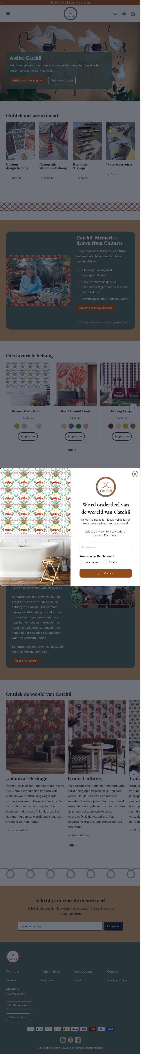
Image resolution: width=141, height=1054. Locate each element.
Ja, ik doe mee (104, 573)
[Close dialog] (134, 474)
